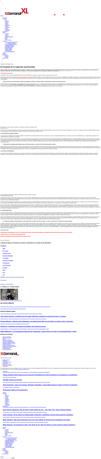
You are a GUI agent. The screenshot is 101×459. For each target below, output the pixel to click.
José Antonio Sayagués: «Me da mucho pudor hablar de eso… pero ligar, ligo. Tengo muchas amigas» (37, 410)
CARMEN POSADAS (9, 46)
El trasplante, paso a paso (7, 73)
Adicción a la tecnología (8, 341)
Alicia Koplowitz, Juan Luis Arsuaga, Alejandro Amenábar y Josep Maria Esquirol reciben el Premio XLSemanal (40, 385)
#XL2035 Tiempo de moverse (12, 380)
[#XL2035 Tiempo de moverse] (9, 377)
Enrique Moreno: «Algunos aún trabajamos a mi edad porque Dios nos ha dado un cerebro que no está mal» (36, 321)
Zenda (4, 53)
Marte (4, 338)
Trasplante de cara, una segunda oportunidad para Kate (12, 234)
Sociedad (7, 29)
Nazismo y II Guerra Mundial (9, 345)
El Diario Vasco (7, 253)
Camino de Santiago (7, 339)
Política (6, 26)
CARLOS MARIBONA (9, 51)
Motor (6, 38)
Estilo (4, 32)
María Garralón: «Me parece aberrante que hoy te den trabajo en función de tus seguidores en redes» (36, 420)
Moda (6, 37)
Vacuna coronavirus (7, 336)
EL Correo (5, 251)
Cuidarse (7, 33)
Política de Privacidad (7, 365)
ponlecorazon (5, 57)
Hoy (4, 272)
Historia (6, 24)
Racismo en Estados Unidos (9, 342)
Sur (4, 274)
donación (7, 277)
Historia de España (11, 43)
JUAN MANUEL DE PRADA (11, 44)
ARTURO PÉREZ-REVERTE (11, 42)
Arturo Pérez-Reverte (7, 349)
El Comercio (6, 263)
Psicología (7, 27)
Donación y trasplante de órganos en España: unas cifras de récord (15, 236)
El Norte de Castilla (8, 260)
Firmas (4, 41)
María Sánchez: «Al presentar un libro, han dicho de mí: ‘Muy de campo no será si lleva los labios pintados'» (39, 425)
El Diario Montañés (8, 255)
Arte (6, 19)
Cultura (6, 23)
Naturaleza (7, 25)
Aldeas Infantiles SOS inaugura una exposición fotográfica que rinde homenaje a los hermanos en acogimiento (40, 375)
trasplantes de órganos (19, 277)
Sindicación (5, 366)
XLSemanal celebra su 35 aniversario (15, 390)
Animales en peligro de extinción (9, 346)
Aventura (7, 21)
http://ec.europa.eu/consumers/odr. (22, 369)
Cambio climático (6, 348)
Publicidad (5, 360)
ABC (4, 248)
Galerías (7, 55)
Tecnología (7, 30)
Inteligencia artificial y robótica (9, 343)
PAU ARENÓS (8, 50)
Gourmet (7, 35)
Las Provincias (7, 265)
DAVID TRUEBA (8, 48)
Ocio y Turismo (8, 40)
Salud (6, 28)
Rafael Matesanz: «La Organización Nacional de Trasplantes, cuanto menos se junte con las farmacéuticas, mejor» (38, 331)
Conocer (4, 18)
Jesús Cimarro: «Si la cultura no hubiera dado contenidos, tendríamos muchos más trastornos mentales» (38, 415)
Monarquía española (7, 337)
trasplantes (12, 277)
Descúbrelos (3, 245)
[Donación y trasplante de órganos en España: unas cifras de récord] (14, 323)
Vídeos (6, 56)
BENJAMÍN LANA (9, 47)
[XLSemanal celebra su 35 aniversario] (11, 387)
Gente (6, 34)
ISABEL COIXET (8, 49)
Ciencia (6, 22)
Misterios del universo (7, 347)
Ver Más (4, 392)
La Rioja (5, 267)
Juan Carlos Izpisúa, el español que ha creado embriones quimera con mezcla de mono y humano (33, 316)
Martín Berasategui (9, 36)
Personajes (5, 31)
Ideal (4, 270)
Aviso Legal (5, 363)
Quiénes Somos (6, 359)
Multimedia (5, 54)
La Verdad (5, 258)
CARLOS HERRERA (9, 45)
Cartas (4, 52)
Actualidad (5, 17)
